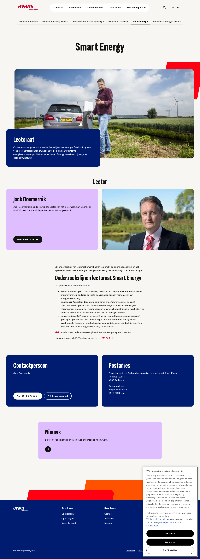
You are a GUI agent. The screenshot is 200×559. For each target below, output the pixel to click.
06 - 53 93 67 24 (30, 395)
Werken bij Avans (136, 7)
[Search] (164, 8)
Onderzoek (75, 7)
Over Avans (114, 7)
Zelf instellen (170, 550)
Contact (108, 513)
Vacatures (109, 518)
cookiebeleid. (152, 525)
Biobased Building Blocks (55, 21)
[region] (170, 512)
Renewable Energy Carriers (167, 21)
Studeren (58, 7)
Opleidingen (67, 513)
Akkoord (170, 533)
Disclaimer (130, 551)
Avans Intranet (68, 523)
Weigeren (170, 542)
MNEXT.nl (107, 338)
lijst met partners (165, 522)
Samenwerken (95, 7)
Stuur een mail (60, 395)
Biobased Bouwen (28, 21)
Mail (57, 332)
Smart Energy (140, 21)
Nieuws (108, 523)
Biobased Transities (118, 21)
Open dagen (67, 518)
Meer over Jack (25, 239)
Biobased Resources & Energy (88, 21)
